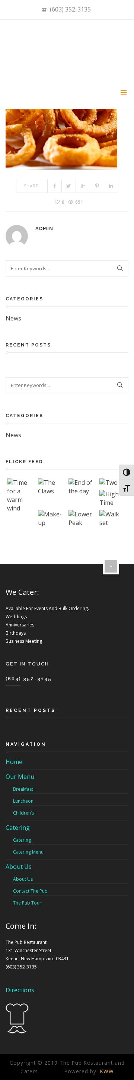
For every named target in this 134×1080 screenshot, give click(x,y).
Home (14, 762)
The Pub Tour (27, 903)
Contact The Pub (30, 891)
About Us (19, 867)
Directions (20, 990)
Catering (18, 827)
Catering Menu (28, 852)
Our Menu (20, 777)
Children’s (23, 813)
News (13, 318)
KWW (107, 1071)
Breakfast (23, 789)
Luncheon (23, 801)
